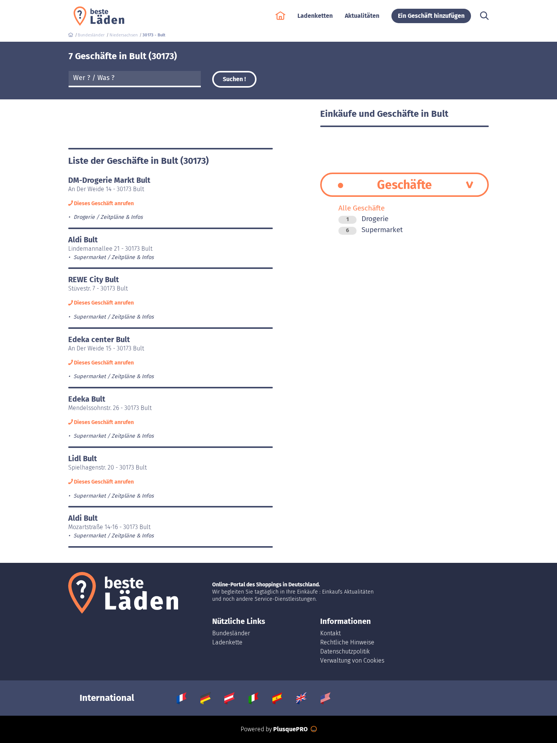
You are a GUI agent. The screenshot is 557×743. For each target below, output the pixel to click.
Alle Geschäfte (361, 208)
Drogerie (367, 218)
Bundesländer (231, 633)
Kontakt (330, 633)
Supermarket (374, 229)
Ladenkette (227, 642)
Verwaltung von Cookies (352, 660)
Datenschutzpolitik (345, 651)
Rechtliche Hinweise (347, 642)
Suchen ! (234, 79)
